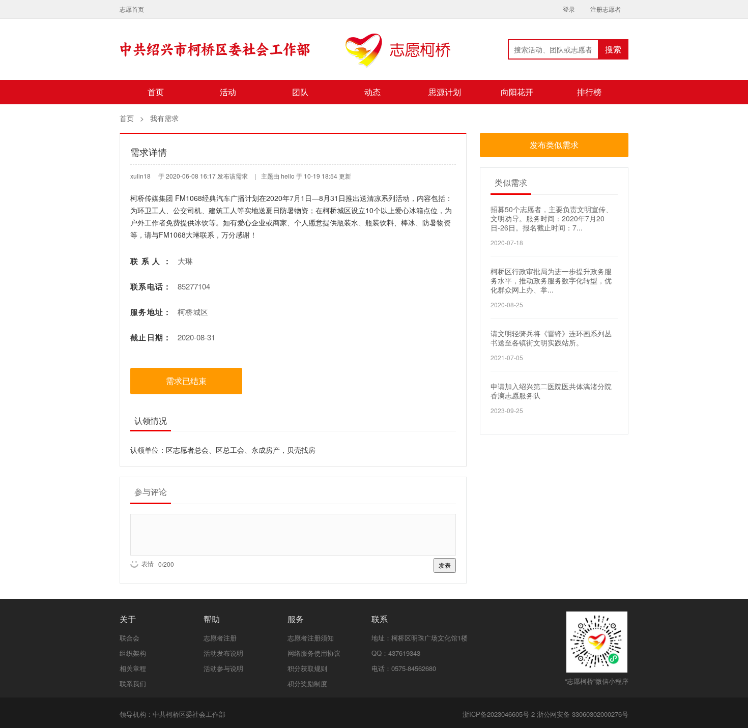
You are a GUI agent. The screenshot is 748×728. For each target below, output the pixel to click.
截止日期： (150, 337)
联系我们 (133, 683)
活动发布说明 (223, 653)
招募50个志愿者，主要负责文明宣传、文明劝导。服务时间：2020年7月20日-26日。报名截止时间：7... (552, 218)
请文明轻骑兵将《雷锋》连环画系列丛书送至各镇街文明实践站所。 (551, 337)
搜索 (613, 49)
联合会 (129, 638)
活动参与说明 (223, 668)
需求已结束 (186, 381)
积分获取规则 (307, 668)
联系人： (150, 261)
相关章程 (133, 668)
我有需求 (164, 118)
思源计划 (444, 92)
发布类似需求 (554, 145)
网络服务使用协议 (313, 653)
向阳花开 (517, 92)
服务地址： (150, 312)
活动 (228, 92)
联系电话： (150, 286)
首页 (156, 92)
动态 (372, 92)
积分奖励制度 (307, 683)
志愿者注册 (220, 638)
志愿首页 (132, 9)
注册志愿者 (605, 9)
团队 (300, 92)
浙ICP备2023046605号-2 (499, 714)
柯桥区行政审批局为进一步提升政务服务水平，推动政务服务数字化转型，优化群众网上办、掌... (551, 280)
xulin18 (140, 175)
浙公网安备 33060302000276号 (582, 714)
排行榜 (589, 92)
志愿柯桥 (285, 56)
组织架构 (133, 653)
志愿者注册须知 (310, 638)
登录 (569, 9)
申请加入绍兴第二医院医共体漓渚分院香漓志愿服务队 (551, 390)
